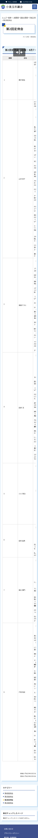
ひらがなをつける (27, 2)
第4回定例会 (9, 793)
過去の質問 (24, 17)
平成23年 (32, 17)
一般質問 (16, 17)
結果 (9, 17)
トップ (4, 17)
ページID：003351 (29, 37)
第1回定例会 (9, 803)
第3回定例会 (9, 796)
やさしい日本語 (12, 2)
